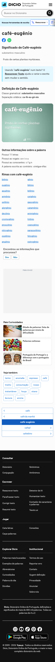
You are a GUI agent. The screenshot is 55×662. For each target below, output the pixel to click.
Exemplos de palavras (12, 563)
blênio (31, 185)
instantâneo (10, 391)
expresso (33, 378)
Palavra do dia (9, 580)
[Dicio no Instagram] (15, 629)
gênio (30, 179)
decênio (6, 213)
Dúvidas (6, 586)
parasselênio (34, 230)
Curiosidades (8, 575)
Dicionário (7, 467)
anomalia (20, 378)
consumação (22, 385)
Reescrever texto (10, 490)
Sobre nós (34, 592)
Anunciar (33, 586)
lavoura (8, 398)
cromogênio (8, 219)
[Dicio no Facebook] (39, 629)
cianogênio (33, 225)
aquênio (6, 190)
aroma (20, 398)
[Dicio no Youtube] (21, 629)
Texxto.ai (33, 510)
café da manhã (27, 416)
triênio (31, 219)
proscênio (7, 225)
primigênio (33, 213)
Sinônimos (34, 467)
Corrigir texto (8, 503)
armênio (6, 196)
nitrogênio (7, 230)
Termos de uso (36, 558)
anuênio (6, 241)
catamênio (33, 208)
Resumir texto (9, 509)
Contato (33, 569)
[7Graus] (19, 645)
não (15, 257)
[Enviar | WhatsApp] (9, 40)
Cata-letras (7, 528)
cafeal (27, 428)
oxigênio (32, 196)
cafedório (27, 433)
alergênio (6, 208)
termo (8, 378)
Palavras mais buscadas (14, 558)
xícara (34, 391)
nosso (36, 385)
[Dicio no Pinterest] (33, 629)
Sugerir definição (37, 575)
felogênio (32, 236)
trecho (8, 385)
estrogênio (33, 241)
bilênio (31, 190)
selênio (5, 202)
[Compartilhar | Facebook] (4, 40)
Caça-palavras (9, 533)
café (45, 378)
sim (7, 257)
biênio (5, 179)
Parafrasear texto (10, 497)
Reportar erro (35, 563)
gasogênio (33, 202)
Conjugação (8, 472)
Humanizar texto (37, 496)
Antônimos (34, 472)
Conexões (34, 528)
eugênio (6, 185)
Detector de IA (36, 490)
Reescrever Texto (14, 73)
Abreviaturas (8, 569)
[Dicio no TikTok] (27, 629)
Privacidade (34, 580)
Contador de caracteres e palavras (40, 503)
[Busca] (50, 13)
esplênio (6, 236)
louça (24, 391)
